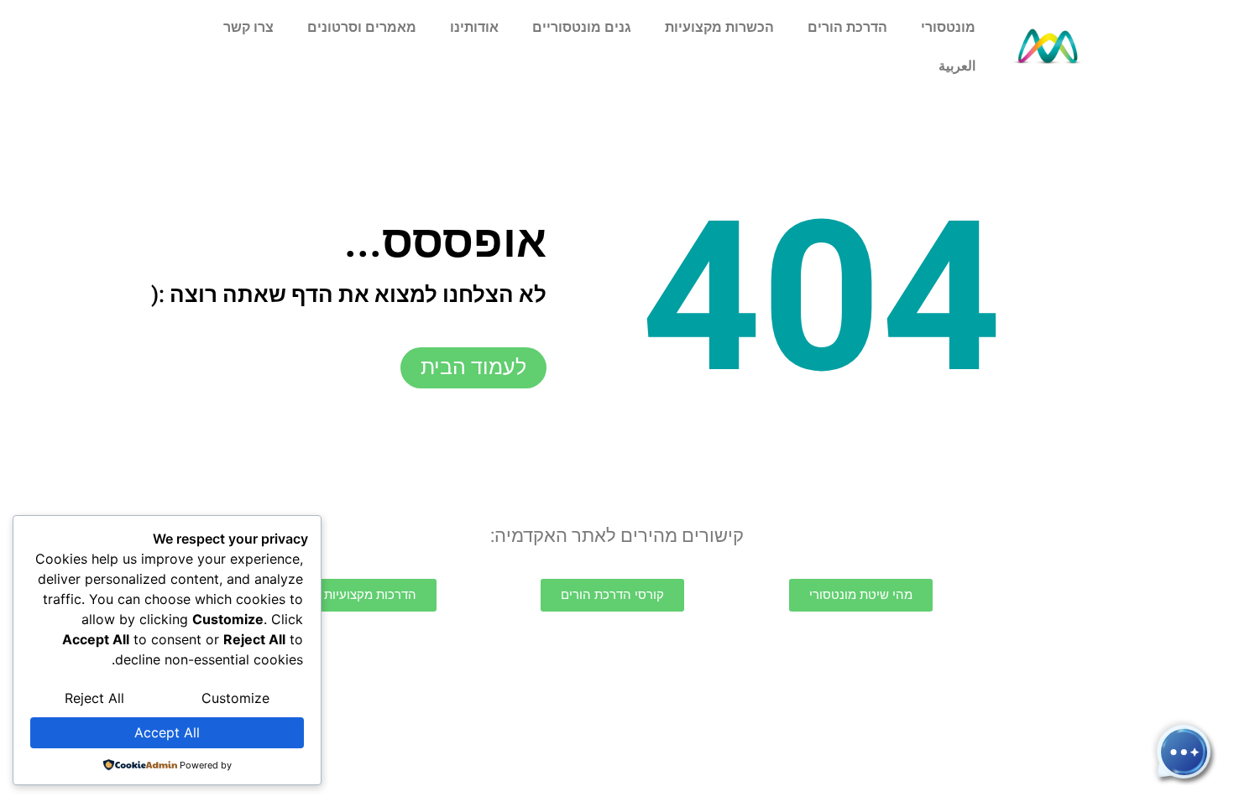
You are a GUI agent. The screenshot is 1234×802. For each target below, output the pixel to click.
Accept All (167, 732)
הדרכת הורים (847, 28)
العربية (957, 66)
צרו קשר (248, 28)
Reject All (94, 698)
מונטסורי (948, 28)
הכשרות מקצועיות (719, 28)
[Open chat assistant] (1183, 751)
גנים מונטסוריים (581, 28)
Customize (235, 698)
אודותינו (474, 28)
